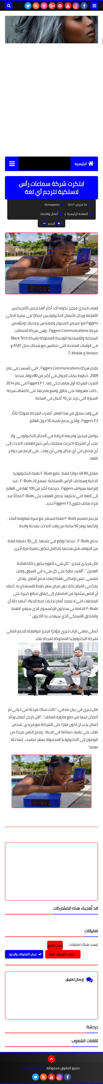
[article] (51, 860)
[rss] (36, 5)
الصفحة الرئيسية (77, 214)
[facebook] (84, 5)
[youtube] (68, 5)
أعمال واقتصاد (49, 214)
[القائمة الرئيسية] (12, 163)
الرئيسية (81, 164)
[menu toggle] (94, 6)
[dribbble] (44, 5)
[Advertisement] (51, 100)
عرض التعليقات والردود (23, 954)
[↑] (51, 1059)
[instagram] (76, 5)
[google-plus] (52, 5)
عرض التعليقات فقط (61, 954)
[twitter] (28, 5)
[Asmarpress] (51, 29)
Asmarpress (32, 1068)
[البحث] (8, 6)
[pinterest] (60, 5)
